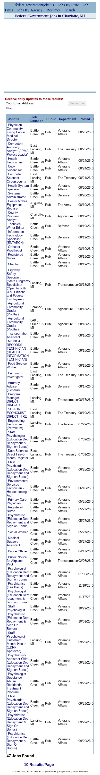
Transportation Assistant (17, 335)
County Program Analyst (13, 216)
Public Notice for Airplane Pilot (17, 560)
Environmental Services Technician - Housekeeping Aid (17, 488)
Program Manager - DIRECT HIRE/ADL (14, 399)
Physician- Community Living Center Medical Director (16, 132)
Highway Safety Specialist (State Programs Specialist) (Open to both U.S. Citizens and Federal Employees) (18, 284)
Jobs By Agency (29, 9)
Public (51, 119)
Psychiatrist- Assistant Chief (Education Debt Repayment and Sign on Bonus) (18, 662)
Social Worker (18, 532)
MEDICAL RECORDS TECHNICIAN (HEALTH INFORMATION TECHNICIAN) (18, 350)
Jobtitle (13, 119)
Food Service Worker (17, 365)
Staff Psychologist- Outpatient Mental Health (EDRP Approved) (16, 642)
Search (70, 9)
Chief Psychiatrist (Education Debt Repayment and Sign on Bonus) (18, 469)
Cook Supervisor (14, 168)
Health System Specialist (18, 187)
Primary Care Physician (16, 501)
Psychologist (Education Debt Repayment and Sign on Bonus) (18, 574)
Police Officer (17, 551)
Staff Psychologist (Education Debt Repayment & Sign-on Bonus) (18, 439)
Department (67, 119)
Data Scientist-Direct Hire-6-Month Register (18, 454)
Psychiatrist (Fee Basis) (16, 585)
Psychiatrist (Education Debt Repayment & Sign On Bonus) (18, 621)
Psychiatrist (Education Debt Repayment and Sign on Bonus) (18, 520)
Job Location (36, 119)
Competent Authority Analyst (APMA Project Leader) (17, 149)
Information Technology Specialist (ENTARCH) (15, 237)
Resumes (53, 9)
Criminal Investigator (15, 375)
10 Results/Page (39, 765)
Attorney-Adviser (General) (14, 386)
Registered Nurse (15, 256)
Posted (85, 119)
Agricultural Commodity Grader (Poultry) (15, 309)
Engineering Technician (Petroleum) (16, 424)
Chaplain (14, 264)
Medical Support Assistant (13, 541)
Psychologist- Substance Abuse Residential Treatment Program (17, 683)
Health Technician (14, 160)
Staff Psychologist (16, 608)
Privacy (9, 108)
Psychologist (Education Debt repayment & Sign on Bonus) (18, 597)
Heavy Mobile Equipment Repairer (17, 204)
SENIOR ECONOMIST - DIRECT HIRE (17, 412)
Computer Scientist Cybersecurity (16, 177)
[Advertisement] (50, 55)
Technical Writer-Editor (15, 225)
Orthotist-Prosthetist (14, 248)
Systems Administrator (16, 195)
